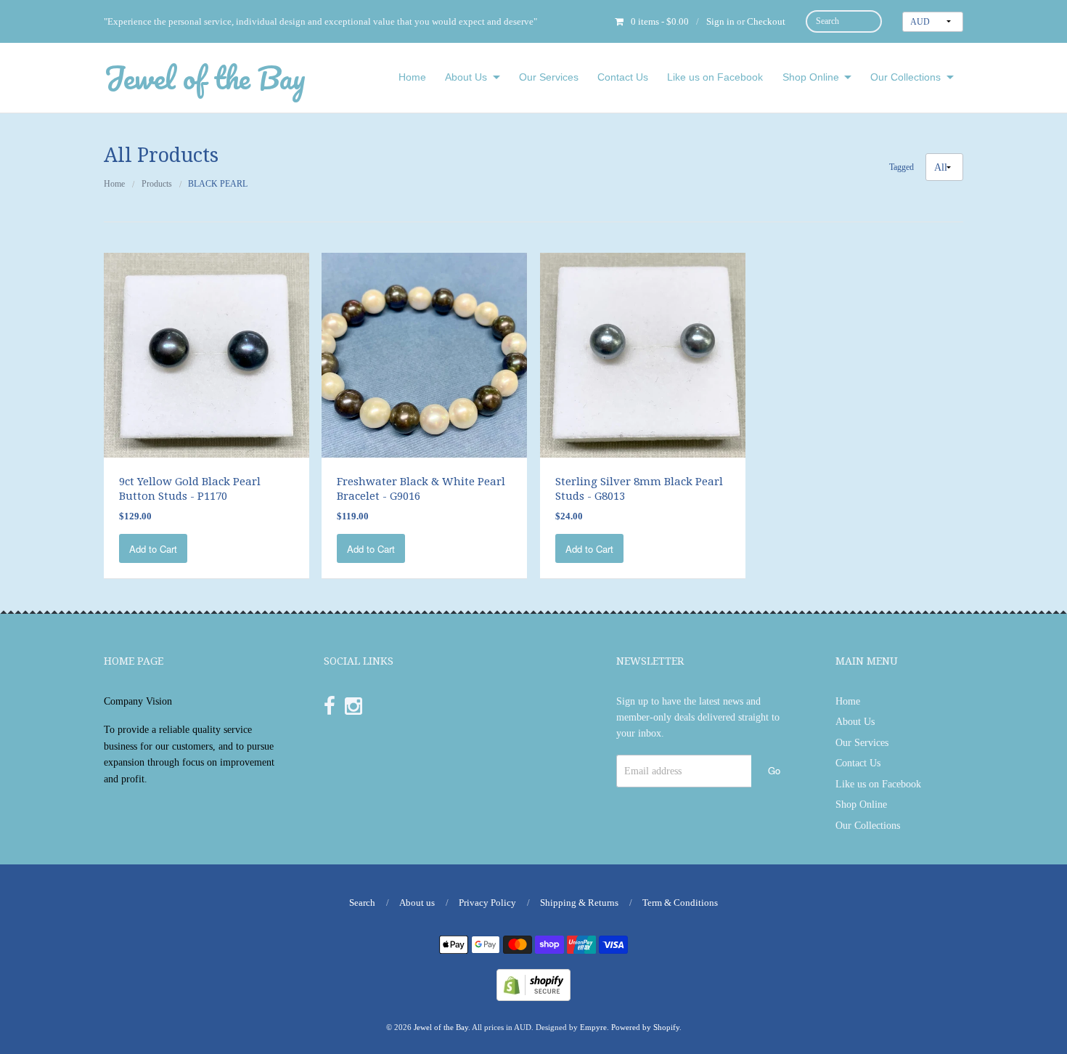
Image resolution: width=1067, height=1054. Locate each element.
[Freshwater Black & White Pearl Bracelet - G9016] (424, 354)
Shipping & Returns (579, 902)
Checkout (766, 21)
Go (774, 770)
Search (362, 902)
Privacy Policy (487, 902)
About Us (466, 77)
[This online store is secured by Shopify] (533, 984)
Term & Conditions (680, 902)
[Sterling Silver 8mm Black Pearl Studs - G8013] (642, 354)
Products (157, 184)
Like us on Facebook (715, 77)
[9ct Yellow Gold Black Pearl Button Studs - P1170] (206, 354)
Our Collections (905, 77)
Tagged (901, 168)
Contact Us (622, 77)
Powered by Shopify (645, 1027)
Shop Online (810, 77)
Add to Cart (153, 549)
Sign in (720, 21)
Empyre (593, 1027)
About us (417, 902)
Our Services (549, 77)
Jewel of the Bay (205, 77)
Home (412, 77)
